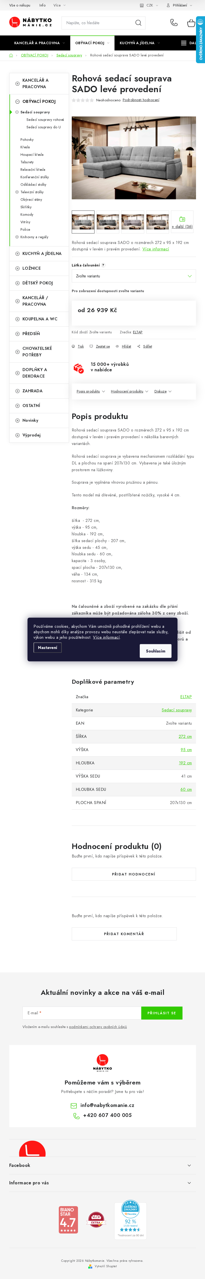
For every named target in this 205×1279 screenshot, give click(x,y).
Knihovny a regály (34, 236)
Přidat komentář (124, 933)
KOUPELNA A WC (40, 319)
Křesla (25, 147)
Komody (27, 214)
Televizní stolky (32, 192)
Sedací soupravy (35, 112)
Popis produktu (88, 391)
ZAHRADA (32, 391)
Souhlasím (155, 651)
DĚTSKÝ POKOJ (37, 283)
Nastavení (47, 647)
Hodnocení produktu (127, 391)
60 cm (186, 789)
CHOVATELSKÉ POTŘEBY (37, 352)
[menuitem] (39, 42)
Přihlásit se (162, 1013)
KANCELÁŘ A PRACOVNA (35, 83)
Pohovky (27, 139)
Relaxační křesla (33, 169)
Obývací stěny (31, 199)
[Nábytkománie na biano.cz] (68, 1219)
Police (25, 229)
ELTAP (138, 332)
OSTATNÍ (31, 406)
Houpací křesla (32, 154)
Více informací (106, 637)
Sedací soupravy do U (43, 127)
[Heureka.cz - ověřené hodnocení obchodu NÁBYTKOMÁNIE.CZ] (130, 1219)
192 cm (185, 763)
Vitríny (25, 221)
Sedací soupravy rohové (45, 119)
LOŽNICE (31, 268)
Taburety (27, 162)
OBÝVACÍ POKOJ (39, 101)
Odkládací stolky (33, 184)
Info (43, 5)
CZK (150, 5)
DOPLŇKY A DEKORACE (34, 373)
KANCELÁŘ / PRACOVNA (35, 301)
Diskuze (160, 391)
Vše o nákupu (19, 5)
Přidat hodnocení (134, 874)
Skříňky (26, 207)
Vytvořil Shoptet (106, 1266)
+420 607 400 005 (175, 22)
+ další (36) (182, 226)
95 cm (186, 750)
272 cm (185, 736)
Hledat (139, 22)
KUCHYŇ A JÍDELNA (42, 253)
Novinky (30, 420)
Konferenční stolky (34, 177)
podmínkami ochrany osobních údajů (98, 1026)
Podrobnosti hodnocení (141, 99)
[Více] (190, 42)
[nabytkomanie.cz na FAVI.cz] (96, 1219)
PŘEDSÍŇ (31, 334)
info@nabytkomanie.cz (107, 1105)
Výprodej (31, 435)
